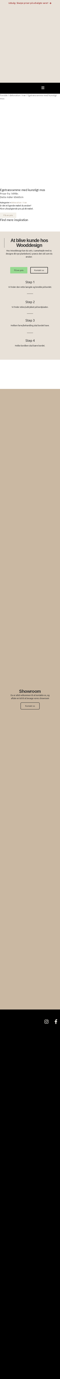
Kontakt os (30, 706)
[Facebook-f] (56, 1021)
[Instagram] (46, 1021)
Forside (3, 95)
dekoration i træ (17, 95)
